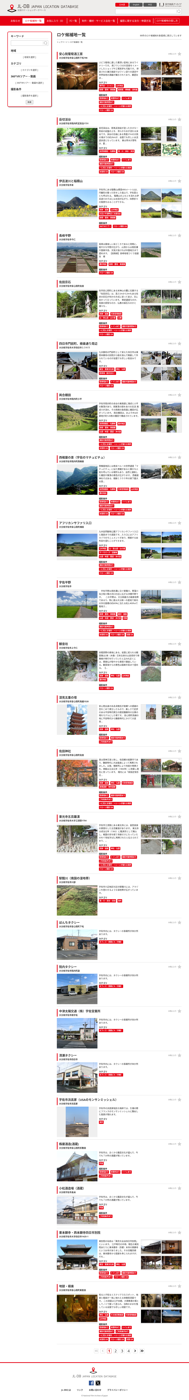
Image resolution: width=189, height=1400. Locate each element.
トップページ (62, 42)
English (136, 4)
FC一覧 (73, 20)
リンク (80, 1389)
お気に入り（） (56, 20)
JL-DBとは (66, 1389)
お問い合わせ (95, 1389)
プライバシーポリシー (117, 1389)
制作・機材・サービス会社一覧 (98, 20)
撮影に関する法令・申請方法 (135, 20)
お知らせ (15, 20)
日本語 (122, 4)
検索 (29, 102)
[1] (178, 11)
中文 (150, 4)
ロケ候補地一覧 (33, 20)
